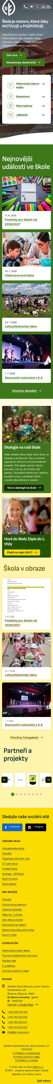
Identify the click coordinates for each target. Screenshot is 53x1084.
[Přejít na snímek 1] (13, 794)
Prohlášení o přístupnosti (26, 1053)
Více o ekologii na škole (21, 487)
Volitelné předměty (12, 909)
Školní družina (10, 878)
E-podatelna (8, 965)
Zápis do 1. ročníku (12, 914)
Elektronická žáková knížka (27, 85)
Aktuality (6, 853)
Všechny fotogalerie (24, 737)
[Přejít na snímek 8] (41, 794)
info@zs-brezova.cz (31, 6)
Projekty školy (9, 868)
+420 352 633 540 (17, 1016)
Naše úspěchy (24, 105)
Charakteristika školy (13, 848)
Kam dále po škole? (12, 919)
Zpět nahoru (44, 1080)
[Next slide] (48, 780)
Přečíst (26, 220)
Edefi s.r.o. (38, 1066)
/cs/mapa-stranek (43, 6)
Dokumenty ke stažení (14, 924)
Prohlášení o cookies (26, 1060)
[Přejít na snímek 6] (33, 794)
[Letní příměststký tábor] (26, 656)
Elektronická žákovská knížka (18, 929)
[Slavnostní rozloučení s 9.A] (26, 706)
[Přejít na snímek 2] (17, 794)
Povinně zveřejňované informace (19, 955)
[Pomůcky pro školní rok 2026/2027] (26, 604)
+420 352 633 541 (17, 1022)
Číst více (12, 55)
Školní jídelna (9, 883)
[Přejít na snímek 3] (21, 794)
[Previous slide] (4, 780)
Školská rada (9, 960)
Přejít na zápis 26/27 (20, 552)
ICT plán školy (10, 863)
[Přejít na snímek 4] (25, 794)
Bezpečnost (23, 96)
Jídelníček (22, 114)
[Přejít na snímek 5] (29, 794)
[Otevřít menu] (48, 7)
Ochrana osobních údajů (15, 970)
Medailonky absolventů (21, 62)
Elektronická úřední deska (16, 950)
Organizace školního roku (16, 858)
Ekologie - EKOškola (13, 873)
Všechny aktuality (24, 391)
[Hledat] (37, 6)
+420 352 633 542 (17, 1027)
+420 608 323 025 (25, 6)
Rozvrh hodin (9, 934)
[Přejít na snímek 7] (37, 794)
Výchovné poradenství (14, 904)
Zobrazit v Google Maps (20, 1004)
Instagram (38, 826)
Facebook (15, 826)
